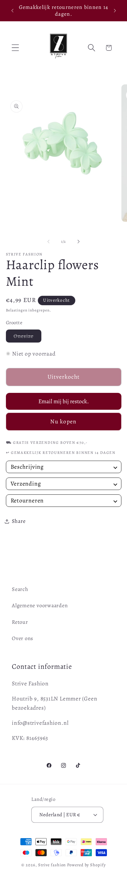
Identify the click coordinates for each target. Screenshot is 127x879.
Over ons (22, 638)
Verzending (26, 484)
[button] (15, 47)
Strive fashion (52, 865)
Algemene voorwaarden (40, 605)
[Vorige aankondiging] (12, 10)
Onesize (27, 337)
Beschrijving (27, 467)
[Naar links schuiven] (48, 241)
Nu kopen (63, 421)
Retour (20, 622)
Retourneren (27, 501)
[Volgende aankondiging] (114, 10)
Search (20, 589)
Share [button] (19, 521)
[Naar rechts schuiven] (78, 241)
